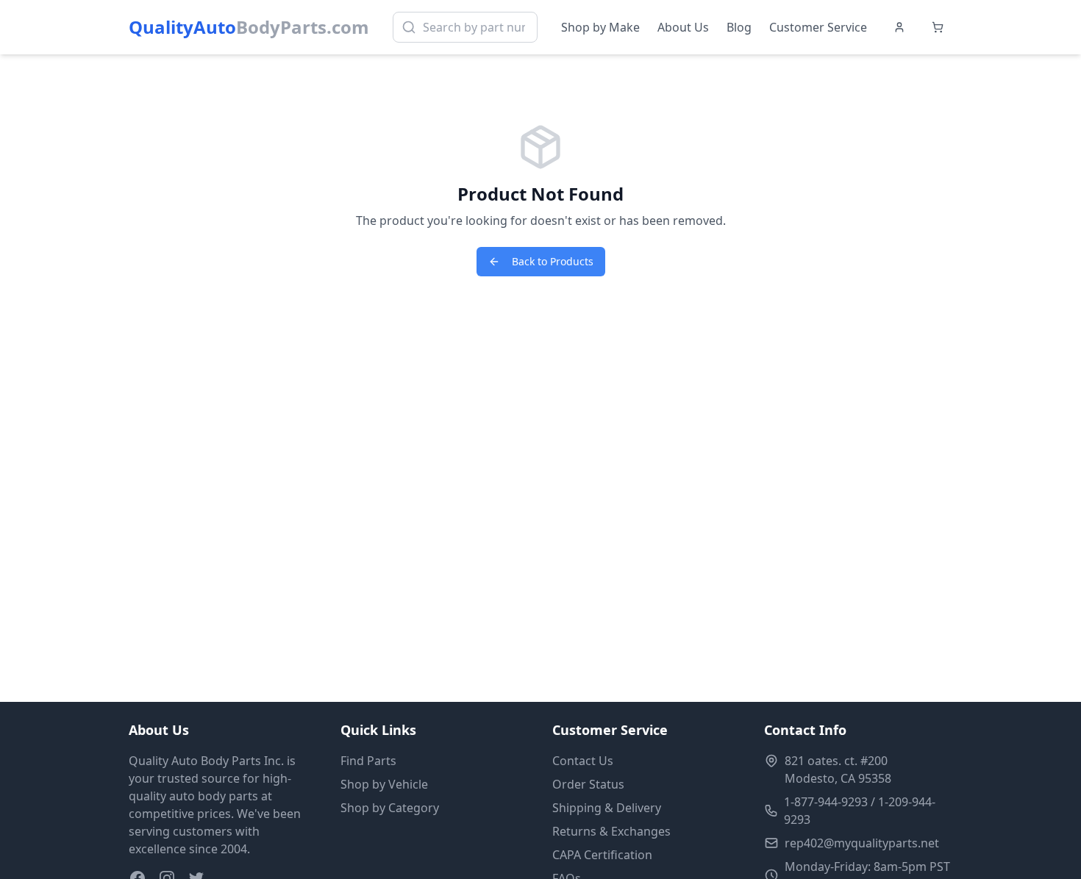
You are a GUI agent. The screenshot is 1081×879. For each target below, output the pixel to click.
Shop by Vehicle (384, 784)
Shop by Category (389, 808)
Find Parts (368, 761)
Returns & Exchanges (611, 831)
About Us (683, 27)
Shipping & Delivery (606, 808)
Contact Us (582, 761)
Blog (739, 27)
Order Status (588, 784)
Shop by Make (600, 27)
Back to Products (552, 261)
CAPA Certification (602, 855)
